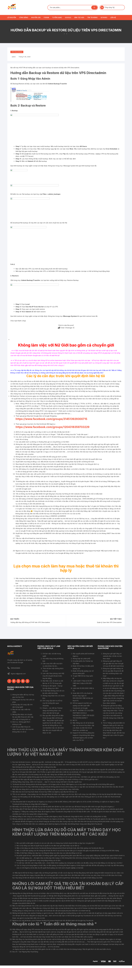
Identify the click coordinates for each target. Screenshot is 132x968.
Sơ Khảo (104, 17)
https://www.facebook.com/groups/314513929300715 (51, 419)
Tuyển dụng (57, 17)
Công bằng (23, 17)
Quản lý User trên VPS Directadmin (109, 622)
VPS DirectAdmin (16, 52)
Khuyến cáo (36, 17)
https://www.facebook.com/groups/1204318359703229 (52, 427)
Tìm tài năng (92, 17)
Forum (46, 17)
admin (14, 57)
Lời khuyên (11, 17)
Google (68, 17)
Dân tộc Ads (79, 17)
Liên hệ (113, 17)
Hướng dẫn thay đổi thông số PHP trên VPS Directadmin (30, 622)
